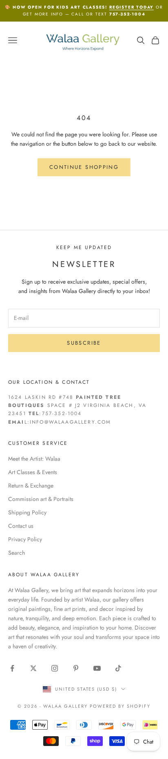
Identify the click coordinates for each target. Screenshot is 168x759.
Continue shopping (84, 167)
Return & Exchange (30, 485)
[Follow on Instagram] (55, 668)
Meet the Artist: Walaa (34, 459)
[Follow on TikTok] (118, 668)
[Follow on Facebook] (12, 668)
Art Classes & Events (32, 472)
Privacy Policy (25, 539)
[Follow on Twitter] (33, 668)
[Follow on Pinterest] (76, 668)
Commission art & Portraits (40, 499)
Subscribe (84, 343)
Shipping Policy (27, 512)
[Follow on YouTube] (97, 668)
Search (16, 553)
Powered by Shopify (120, 706)
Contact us (20, 526)
